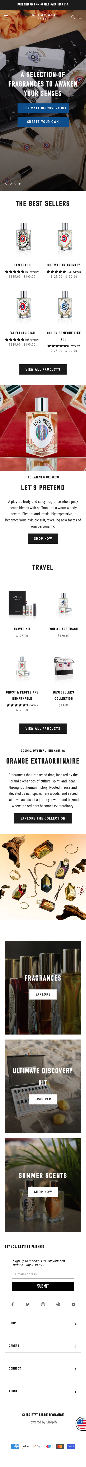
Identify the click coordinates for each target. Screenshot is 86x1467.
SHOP (43, 1324)
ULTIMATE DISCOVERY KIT (45, 108)
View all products (42, 369)
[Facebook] (12, 1304)
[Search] (73, 17)
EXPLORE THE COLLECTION (43, 818)
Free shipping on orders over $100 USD (43, 4)
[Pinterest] (58, 1304)
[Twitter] (28, 1304)
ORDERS (43, 1346)
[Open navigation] (6, 16)
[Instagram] (43, 1304)
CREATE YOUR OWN (43, 122)
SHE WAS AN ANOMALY (63, 265)
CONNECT (43, 1369)
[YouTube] (73, 1304)
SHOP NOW (43, 539)
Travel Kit (22, 629)
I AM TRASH (22, 265)
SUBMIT (43, 1286)
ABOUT (43, 1392)
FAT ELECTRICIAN (22, 333)
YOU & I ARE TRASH (63, 629)
